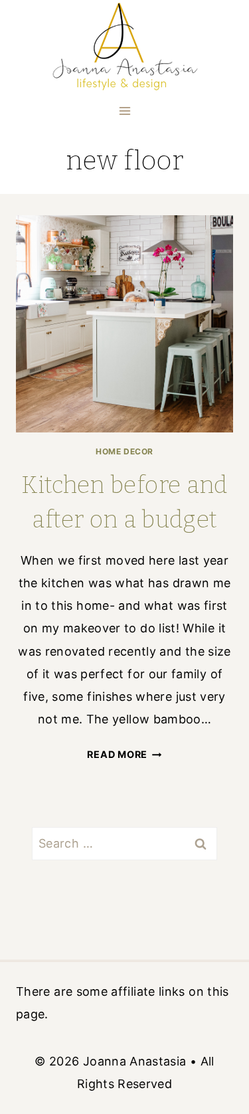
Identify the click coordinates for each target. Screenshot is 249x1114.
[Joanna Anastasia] (124, 47)
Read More (124, 754)
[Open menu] (124, 110)
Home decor (124, 451)
